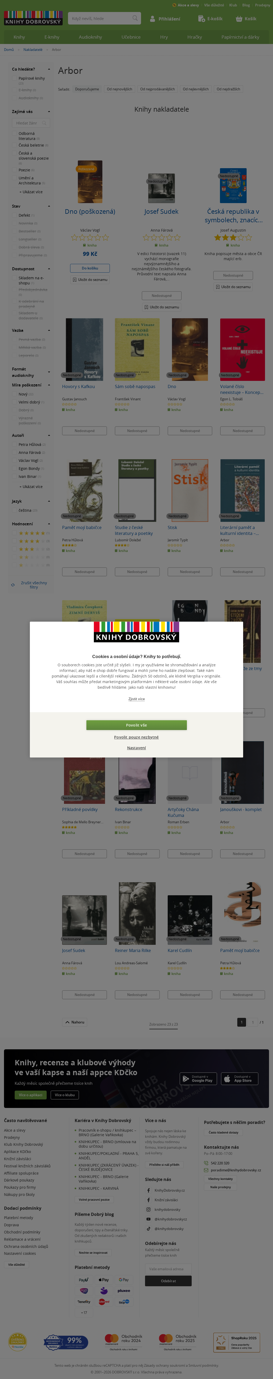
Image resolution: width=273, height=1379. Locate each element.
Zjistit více (137, 699)
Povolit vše (136, 725)
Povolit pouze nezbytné (136, 737)
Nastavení (136, 747)
